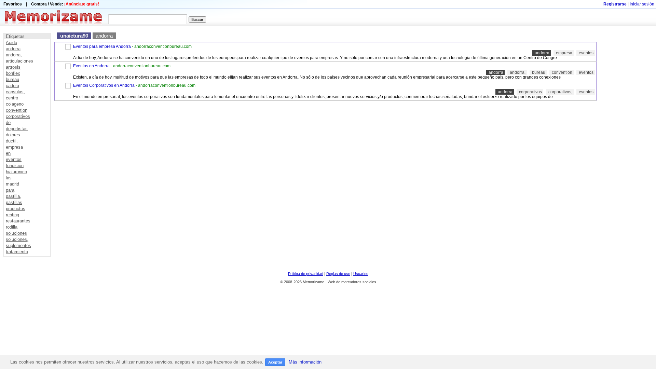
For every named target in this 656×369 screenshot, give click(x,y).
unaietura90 (74, 36)
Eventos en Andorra (91, 66)
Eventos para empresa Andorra (102, 46)
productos (15, 208)
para (10, 190)
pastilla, (13, 196)
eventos (14, 159)
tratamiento (17, 251)
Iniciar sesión (642, 4)
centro (12, 97)
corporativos (18, 116)
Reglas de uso (338, 274)
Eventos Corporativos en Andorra (104, 85)
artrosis (13, 67)
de (8, 122)
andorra (13, 48)
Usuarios (360, 274)
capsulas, (15, 91)
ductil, (12, 141)
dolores (13, 134)
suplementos (18, 245)
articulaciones (19, 61)
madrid (12, 184)
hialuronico (16, 171)
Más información (305, 362)
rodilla (11, 227)
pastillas (14, 202)
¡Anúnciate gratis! (81, 4)
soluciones (16, 233)
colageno (15, 104)
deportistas (17, 128)
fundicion (15, 165)
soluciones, (17, 239)
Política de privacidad (305, 274)
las (9, 177)
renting (12, 214)
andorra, (14, 54)
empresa (14, 147)
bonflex (13, 73)
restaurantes (18, 220)
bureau (12, 79)
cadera (12, 85)
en (8, 153)
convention (16, 110)
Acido (11, 42)
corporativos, (560, 92)
